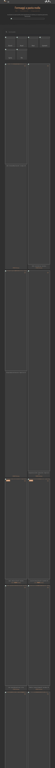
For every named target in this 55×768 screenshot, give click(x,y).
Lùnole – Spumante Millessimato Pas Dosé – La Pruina (16, 687)
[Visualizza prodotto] (25, 68)
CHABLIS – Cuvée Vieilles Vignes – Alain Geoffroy (39, 266)
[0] (45, 2)
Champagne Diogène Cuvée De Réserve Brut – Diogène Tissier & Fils (16, 372)
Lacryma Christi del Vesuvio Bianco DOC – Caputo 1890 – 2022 (39, 580)
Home (16, 11)
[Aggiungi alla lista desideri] (25, 71)
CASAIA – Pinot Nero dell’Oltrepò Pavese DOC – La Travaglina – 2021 (16, 165)
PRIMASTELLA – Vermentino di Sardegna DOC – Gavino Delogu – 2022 (39, 687)
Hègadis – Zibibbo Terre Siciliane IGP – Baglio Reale (16, 580)
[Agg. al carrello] (25, 65)
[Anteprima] (25, 74)
